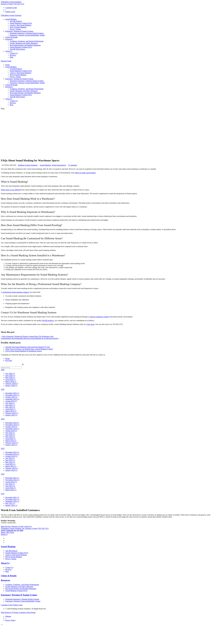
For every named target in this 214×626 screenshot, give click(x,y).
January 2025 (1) (11, 415)
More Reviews (6, 526)
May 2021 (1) (10, 503)
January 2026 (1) (11, 385)
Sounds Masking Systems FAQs (16, 553)
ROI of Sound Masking (18, 27)
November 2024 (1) (12, 425)
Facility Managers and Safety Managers (24, 43)
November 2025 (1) (12, 395)
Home (7, 65)
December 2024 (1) (12, 423)
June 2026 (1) (10, 375)
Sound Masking (10, 19)
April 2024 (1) (10, 439)
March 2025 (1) (10, 411)
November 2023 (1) (12, 454)
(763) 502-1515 (18, 4)
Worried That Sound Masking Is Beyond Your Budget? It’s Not (27, 347)
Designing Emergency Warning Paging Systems (27, 33)
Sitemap (8, 616)
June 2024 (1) (10, 435)
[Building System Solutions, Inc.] (13, 528)
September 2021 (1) (12, 501)
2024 (2, 419)
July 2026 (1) (10, 373)
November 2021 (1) (12, 499)
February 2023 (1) (11, 468)
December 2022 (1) (12, 478)
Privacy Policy (10, 620)
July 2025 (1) (10, 403)
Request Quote (6, 61)
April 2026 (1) (10, 379)
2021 (2, 494)
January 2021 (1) (11, 505)
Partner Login (10, 12)
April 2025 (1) (10, 409)
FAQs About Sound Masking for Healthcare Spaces (23, 351)
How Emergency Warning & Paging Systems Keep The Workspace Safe (27, 336)
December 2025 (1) (12, 393)
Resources (9, 39)
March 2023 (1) (10, 466)
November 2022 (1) (12, 480)
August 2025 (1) (11, 401)
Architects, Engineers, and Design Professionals (26, 41)
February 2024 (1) (11, 443)
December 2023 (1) (12, 452)
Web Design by (6, 612)
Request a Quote (7, 4)
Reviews (13, 55)
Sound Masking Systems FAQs (21, 23)
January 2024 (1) (11, 445)
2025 (2, 389)
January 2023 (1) (11, 470)
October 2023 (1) (11, 456)
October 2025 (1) (11, 397)
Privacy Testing (15, 29)
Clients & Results (11, 37)
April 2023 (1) (10, 464)
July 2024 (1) (10, 433)
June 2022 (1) (10, 486)
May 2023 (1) (10, 462)
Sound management (59, 165)
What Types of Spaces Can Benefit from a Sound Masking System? (29, 349)
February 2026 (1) (11, 383)
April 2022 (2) (10, 488)
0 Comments (72, 165)
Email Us (4, 534)
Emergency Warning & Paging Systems (19, 31)
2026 (2, 370)
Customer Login (11, 8)
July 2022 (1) (10, 484)
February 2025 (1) (11, 413)
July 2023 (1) (10, 458)
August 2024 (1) (11, 431)
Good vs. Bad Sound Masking (20, 25)
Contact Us (14, 53)
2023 (2, 448)
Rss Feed (8, 360)
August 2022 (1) (11, 482)
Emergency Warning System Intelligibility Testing (27, 35)
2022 (2, 474)
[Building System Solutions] (11, 2)
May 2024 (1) (10, 437)
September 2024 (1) (12, 429)
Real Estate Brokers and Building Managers (25, 45)
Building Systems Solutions (27, 165)
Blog (11, 57)
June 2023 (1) (10, 460)
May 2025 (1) (10, 407)
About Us (8, 51)
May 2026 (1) (10, 377)
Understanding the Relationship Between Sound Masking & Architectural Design (29, 338)
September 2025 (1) (12, 399)
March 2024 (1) (10, 441)
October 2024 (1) (11, 427)
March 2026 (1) (10, 381)
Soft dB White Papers (17, 49)
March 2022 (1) (10, 490)
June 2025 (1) (10, 405)
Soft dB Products (16, 21)
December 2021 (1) (12, 497)
